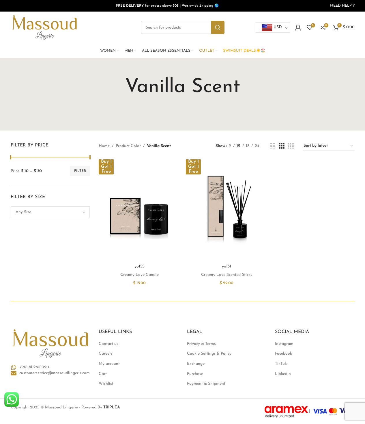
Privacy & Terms (201, 344)
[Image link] (50, 343)
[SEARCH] (217, 27)
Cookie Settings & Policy (209, 354)
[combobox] (50, 212)
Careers (106, 354)
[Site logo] (45, 27)
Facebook (283, 354)
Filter (80, 171)
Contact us (108, 344)
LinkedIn (283, 374)
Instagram (284, 344)
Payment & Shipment (206, 384)
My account (109, 364)
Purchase (195, 374)
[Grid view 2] (272, 146)
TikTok (281, 364)
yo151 (226, 266)
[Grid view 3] (281, 146)
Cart (103, 374)
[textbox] (50, 212)
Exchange (196, 364)
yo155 (139, 266)
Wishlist (106, 384)
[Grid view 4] (291, 146)
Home (104, 146)
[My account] (298, 27)
